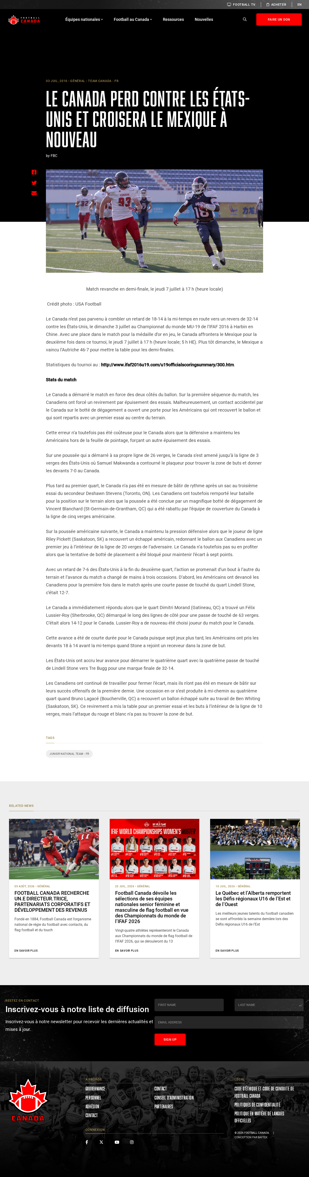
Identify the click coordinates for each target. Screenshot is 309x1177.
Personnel (93, 1097)
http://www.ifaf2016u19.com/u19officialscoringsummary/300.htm (167, 364)
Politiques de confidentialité (257, 1104)
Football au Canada (131, 19)
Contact (92, 1115)
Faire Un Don (279, 19)
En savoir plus (26, 950)
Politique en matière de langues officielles (260, 1117)
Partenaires (163, 1106)
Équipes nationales (82, 19)
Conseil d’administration (174, 1097)
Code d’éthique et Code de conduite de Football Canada (264, 1092)
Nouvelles (204, 19)
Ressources (173, 19)
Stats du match (61, 379)
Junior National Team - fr (69, 753)
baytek (263, 1137)
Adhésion (93, 1106)
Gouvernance (95, 1088)
